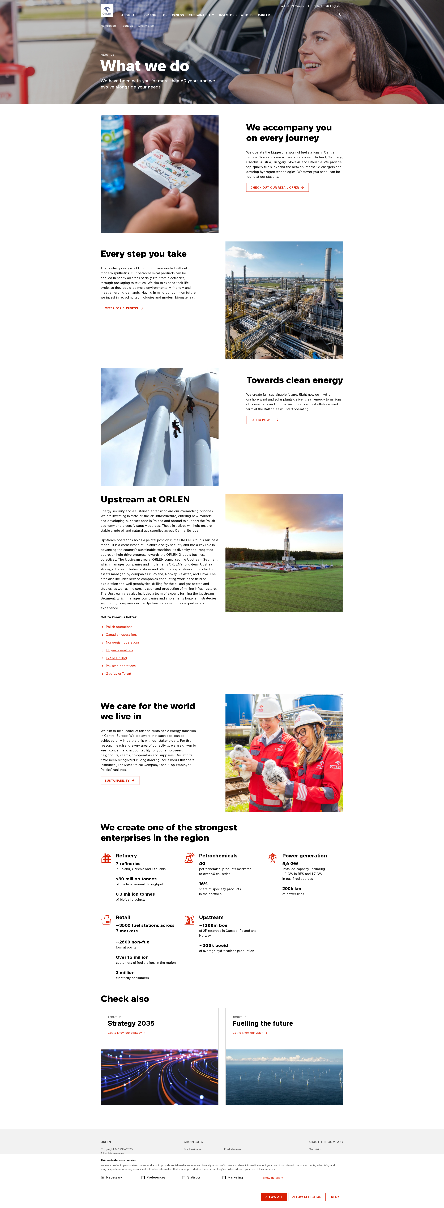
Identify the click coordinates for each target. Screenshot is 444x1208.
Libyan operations (119, 650)
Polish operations (119, 627)
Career (264, 15)
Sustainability (201, 15)
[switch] (144, 1177)
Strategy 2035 (131, 1023)
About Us (129, 15)
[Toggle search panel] (339, 14)
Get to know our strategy (125, 1032)
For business (172, 15)
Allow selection (307, 1197)
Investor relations (236, 15)
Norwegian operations (123, 642)
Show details (271, 1177)
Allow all (274, 1197)
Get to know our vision (248, 1032)
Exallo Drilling (116, 658)
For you (149, 15)
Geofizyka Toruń (118, 673)
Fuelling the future (263, 1023)
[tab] (129, 16)
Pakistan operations (121, 666)
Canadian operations (121, 634)
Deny (335, 1197)
